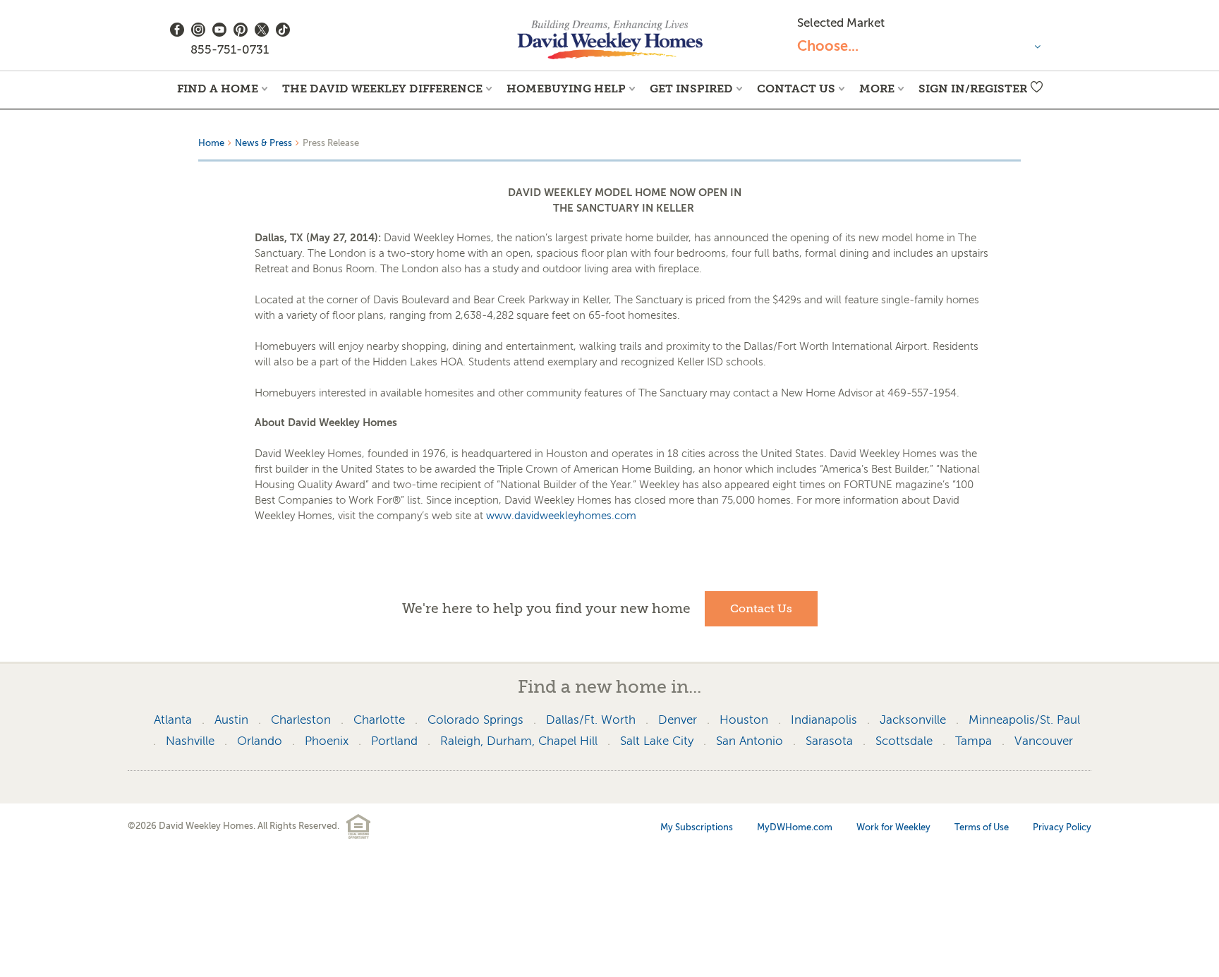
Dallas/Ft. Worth (591, 720)
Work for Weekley (893, 827)
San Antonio (749, 741)
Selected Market (841, 23)
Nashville (190, 741)
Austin (231, 720)
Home (211, 143)
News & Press (263, 143)
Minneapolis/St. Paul (1024, 720)
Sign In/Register (972, 88)
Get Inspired (691, 88)
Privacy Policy (1062, 827)
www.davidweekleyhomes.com (561, 515)
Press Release (331, 143)
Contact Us (796, 88)
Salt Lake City (656, 741)
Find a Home (217, 88)
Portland (394, 741)
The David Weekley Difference (382, 88)
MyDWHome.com (794, 827)
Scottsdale (904, 741)
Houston (744, 720)
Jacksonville (913, 720)
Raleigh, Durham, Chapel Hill (519, 741)
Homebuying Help (566, 88)
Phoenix (326, 741)
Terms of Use (981, 827)
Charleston (301, 720)
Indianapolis (824, 720)
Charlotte (379, 720)
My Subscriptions (696, 827)
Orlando (259, 741)
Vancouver (1043, 741)
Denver (677, 720)
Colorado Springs (475, 720)
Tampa (973, 741)
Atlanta (173, 720)
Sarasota (829, 741)
